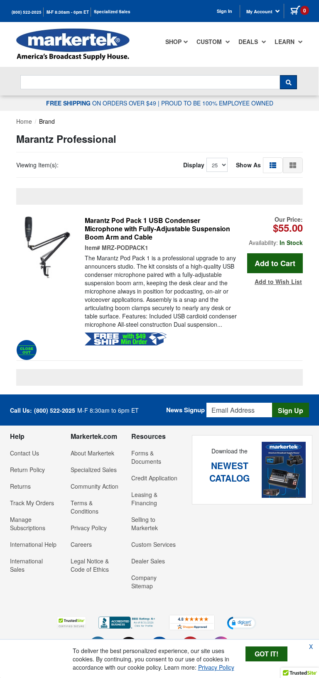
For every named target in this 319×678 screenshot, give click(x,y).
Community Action (94, 486)
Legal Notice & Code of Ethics (90, 565)
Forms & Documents (146, 457)
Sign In (224, 11)
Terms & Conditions (84, 507)
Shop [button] (173, 41)
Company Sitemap (144, 581)
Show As (248, 165)
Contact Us (24, 453)
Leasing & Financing (144, 498)
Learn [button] (285, 41)
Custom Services (153, 544)
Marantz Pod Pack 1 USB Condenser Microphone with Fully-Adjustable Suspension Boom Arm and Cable (157, 228)
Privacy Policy (89, 528)
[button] (273, 165)
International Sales (26, 565)
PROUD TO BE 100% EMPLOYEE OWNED (217, 103)
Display (193, 165)
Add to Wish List (278, 281)
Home (24, 121)
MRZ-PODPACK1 (125, 247)
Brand (47, 121)
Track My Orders (32, 503)
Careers (81, 544)
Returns (20, 486)
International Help (33, 544)
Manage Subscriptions (27, 523)
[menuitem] (176, 41)
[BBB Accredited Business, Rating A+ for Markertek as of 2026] (127, 621)
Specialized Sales (112, 12)
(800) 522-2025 (27, 12)
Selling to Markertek (144, 523)
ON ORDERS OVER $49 (102, 103)
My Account (260, 11)
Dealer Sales (148, 561)
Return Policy (27, 469)
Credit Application (154, 478)
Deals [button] (249, 41)
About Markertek (92, 453)
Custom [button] (209, 41)
